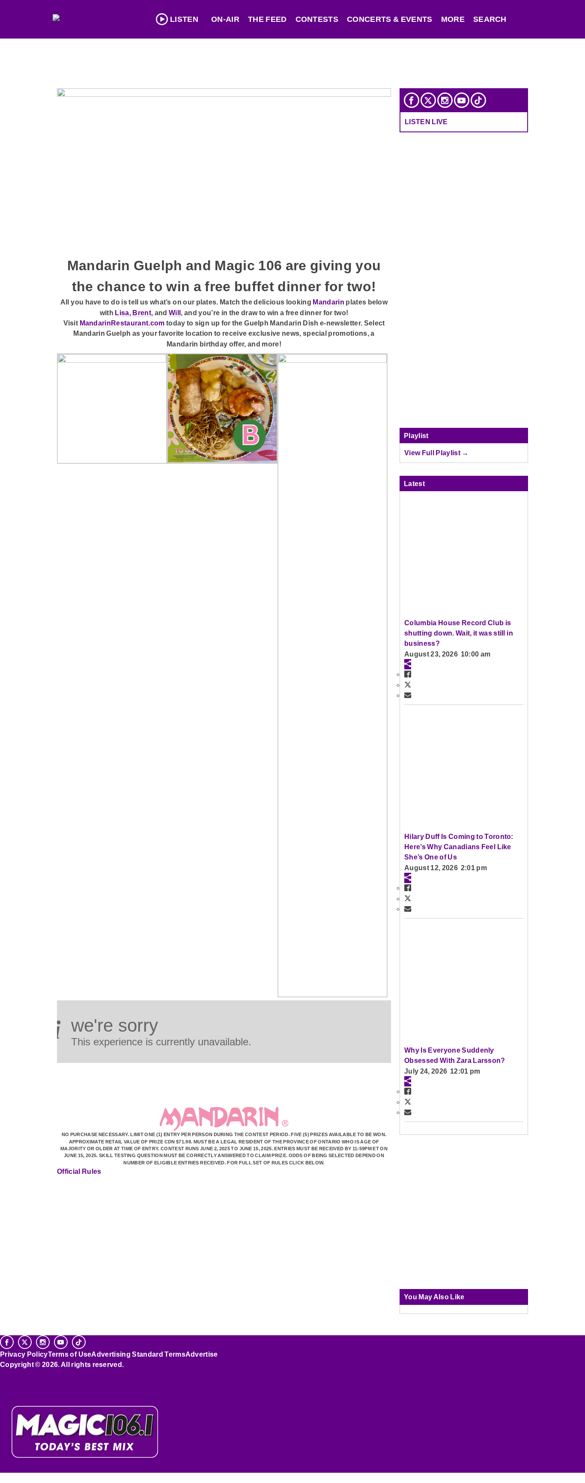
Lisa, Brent (133, 312)
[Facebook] (411, 100)
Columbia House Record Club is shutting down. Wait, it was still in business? (458, 633)
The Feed (267, 19)
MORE (453, 19)
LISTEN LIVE (426, 121)
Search (490, 19)
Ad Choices (20, 1386)
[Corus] (4, 1374)
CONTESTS (317, 19)
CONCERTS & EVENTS (390, 19)
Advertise (201, 1354)
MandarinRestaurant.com (122, 323)
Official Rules (79, 1171)
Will (175, 312)
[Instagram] (445, 100)
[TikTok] (478, 100)
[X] (428, 100)
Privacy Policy (24, 1354)
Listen (184, 19)
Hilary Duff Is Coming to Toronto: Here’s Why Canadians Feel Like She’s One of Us (458, 847)
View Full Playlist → (436, 453)
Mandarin (328, 302)
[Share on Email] (407, 695)
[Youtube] (461, 100)
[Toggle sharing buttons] (407, 664)
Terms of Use (70, 1354)
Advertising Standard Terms (138, 1354)
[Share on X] (407, 684)
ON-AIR (225, 19)
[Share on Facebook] (407, 674)
